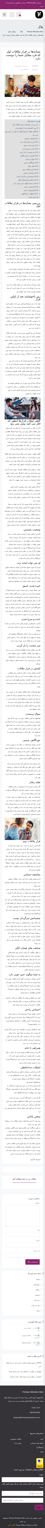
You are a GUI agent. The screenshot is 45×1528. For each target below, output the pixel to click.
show (38, 1279)
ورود (41, 1451)
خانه (41, 1439)
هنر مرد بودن (35, 1305)
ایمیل (37, 1240)
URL (41, 1475)
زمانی (16, 66)
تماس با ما (17, 1443)
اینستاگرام (39, 1447)
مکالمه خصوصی (15, 1439)
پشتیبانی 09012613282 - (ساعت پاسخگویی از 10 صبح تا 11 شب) (24, 4)
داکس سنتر (12, 1525)
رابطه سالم (35, 69)
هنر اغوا (37, 1300)
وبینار (38, 1310)
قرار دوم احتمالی (14, 374)
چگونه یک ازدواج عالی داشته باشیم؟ (22, 1377)
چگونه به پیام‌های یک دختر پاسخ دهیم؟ (21, 1371)
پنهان (28, 121)
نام (38, 1230)
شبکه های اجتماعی (36, 1443)
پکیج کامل (36, 1285)
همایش (37, 1295)
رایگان (38, 1290)
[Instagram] (40, 1427)
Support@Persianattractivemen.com (27, 1417)
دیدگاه (37, 1203)
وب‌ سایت (36, 1251)
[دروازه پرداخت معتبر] (39, 1463)
